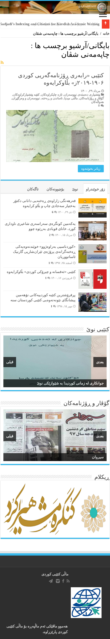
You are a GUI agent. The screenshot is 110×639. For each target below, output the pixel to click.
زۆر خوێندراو (95, 189)
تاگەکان (33, 189)
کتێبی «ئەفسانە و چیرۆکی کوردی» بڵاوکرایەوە (41, 272)
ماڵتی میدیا (71, 98)
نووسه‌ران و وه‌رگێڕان (26, 98)
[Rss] (68, 581)
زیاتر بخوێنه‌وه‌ (90, 169)
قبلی (9, 362)
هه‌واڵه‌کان (97, 102)
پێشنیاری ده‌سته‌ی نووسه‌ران (82, 94)
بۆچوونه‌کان (55, 189)
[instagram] (57, 581)
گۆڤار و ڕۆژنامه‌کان (92, 98)
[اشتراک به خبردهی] (2, 63)
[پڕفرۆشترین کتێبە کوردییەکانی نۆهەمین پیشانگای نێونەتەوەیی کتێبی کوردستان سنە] (92, 302)
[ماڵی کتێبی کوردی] (55, 7)
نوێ (75, 189)
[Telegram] (50, 581)
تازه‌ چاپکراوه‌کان (51, 94)
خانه (106, 33)
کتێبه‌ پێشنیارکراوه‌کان (26, 94)
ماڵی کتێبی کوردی (55, 574)
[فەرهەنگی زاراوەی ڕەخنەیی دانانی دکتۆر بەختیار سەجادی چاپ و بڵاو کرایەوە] (92, 208)
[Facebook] (63, 581)
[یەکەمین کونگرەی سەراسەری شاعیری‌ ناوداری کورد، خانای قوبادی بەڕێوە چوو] (92, 230)
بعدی (100, 362)
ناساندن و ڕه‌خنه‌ (52, 98)
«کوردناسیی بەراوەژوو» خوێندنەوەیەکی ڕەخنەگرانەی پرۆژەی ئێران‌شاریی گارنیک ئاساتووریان (44, 251)
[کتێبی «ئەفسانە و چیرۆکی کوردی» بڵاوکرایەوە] (92, 279)
